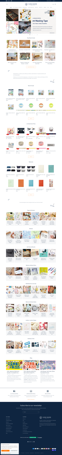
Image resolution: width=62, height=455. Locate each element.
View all (31, 118)
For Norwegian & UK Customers (27, 431)
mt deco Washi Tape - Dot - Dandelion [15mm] (29, 151)
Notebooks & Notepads (9, 423)
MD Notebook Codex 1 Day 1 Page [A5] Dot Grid (40, 175)
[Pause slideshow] (37, 35)
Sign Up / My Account (31, 399)
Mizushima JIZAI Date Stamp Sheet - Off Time (51, 151)
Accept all (5, 450)
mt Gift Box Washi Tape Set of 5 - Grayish (10, 151)
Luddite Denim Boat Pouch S (30, 174)
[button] (7, 4)
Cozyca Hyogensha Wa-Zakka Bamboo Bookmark (10, 137)
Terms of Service (8, 453)
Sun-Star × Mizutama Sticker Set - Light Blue (30, 99)
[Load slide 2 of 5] (28, 34)
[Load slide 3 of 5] (30, 34)
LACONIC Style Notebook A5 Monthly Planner (11, 189)
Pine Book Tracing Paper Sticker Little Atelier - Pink (50, 189)
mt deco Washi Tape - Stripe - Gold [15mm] (20, 151)
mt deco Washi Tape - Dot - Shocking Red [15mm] (39, 151)
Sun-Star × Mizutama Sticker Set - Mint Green (50, 99)
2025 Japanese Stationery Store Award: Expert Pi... (30, 372)
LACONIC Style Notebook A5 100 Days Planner (50, 175)
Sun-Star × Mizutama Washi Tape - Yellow (50, 113)
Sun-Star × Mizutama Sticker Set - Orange (10, 113)
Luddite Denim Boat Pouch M (20, 174)
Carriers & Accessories (9, 431)
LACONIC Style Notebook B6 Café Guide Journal (30, 189)
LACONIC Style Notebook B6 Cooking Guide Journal (40, 189)
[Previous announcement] (21, 1)
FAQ (23, 420)
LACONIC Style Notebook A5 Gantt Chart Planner (20, 189)
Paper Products (8, 425)
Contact (24, 422)
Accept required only (14, 450)
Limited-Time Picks (9, 420)
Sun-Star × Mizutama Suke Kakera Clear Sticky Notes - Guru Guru (20, 99)
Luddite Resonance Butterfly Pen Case (10, 175)
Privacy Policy (3, 453)
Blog (6, 433)
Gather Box (24, 425)
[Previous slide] (25, 35)
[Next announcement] (41, 1)
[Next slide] (35, 35)
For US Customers (25, 433)
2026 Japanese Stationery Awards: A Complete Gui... (13, 372)
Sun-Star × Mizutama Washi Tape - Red (40, 113)
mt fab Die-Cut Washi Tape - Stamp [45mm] (41, 137)
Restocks (7, 422)
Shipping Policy (25, 423)
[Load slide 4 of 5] (31, 34)
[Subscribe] (38, 412)
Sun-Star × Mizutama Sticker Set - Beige (40, 99)
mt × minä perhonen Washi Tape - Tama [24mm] (50, 137)
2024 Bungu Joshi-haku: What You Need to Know (47, 372)
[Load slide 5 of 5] (32, 34)
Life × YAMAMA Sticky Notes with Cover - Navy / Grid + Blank (20, 137)
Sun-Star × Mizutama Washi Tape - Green (30, 113)
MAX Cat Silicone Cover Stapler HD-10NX (30, 137)
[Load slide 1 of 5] (27, 34)
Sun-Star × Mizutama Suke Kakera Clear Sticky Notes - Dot (10, 99)
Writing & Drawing (8, 428)
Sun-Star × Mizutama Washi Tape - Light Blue (20, 113)
